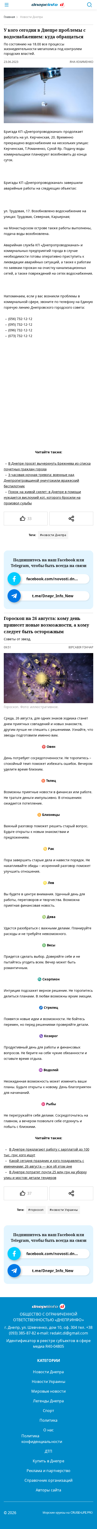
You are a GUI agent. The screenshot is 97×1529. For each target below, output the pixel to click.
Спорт (48, 1410)
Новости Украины (48, 1381)
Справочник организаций (48, 1480)
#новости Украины (64, 1210)
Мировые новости (48, 1391)
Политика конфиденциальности (41, 1438)
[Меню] (6, 5)
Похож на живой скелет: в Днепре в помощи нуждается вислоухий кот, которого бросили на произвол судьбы (42, 497)
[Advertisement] (48, 393)
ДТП (48, 1451)
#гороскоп (36, 1210)
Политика (49, 1420)
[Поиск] (89, 5)
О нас (48, 1430)
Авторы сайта (48, 1490)
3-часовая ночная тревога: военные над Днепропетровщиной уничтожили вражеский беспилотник (41, 480)
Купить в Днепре (48, 1461)
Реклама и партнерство (49, 1470)
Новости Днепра (48, 1371)
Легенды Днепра (48, 1400)
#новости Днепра (53, 535)
